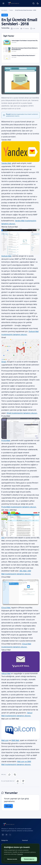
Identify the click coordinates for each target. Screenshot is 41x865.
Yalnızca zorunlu (12, 859)
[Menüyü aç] (3, 3)
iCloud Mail (5, 608)
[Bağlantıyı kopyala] (15, 774)
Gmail (3, 362)
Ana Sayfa (4, 10)
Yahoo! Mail (6, 673)
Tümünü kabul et (29, 859)
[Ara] (33, 3)
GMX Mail (15, 740)
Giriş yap (8, 806)
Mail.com (5, 740)
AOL (2, 538)
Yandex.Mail (6, 163)
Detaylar (20, 854)
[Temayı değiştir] (38, 3)
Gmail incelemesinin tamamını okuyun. (22, 413)
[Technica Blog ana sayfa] (13, 3)
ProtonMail (5, 440)
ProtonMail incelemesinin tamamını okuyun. (18, 507)
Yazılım (11, 10)
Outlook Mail (6, 256)
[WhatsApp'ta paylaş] (9, 774)
